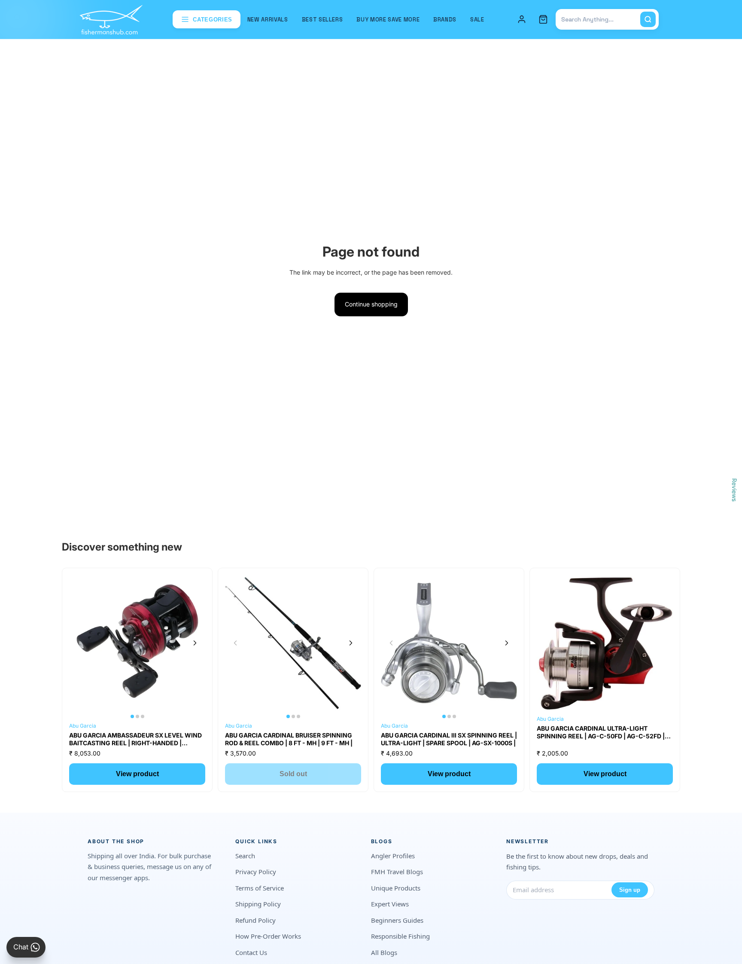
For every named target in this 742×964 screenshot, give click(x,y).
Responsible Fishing (400, 936)
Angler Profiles (393, 855)
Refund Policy (255, 920)
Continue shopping (371, 304)
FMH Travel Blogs (397, 871)
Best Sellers (322, 19)
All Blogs (384, 952)
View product (137, 773)
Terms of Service (259, 888)
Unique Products (395, 888)
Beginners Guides (397, 920)
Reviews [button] (734, 489)
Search (245, 855)
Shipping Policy (258, 904)
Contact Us (251, 952)
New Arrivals (267, 19)
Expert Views (390, 904)
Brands (444, 19)
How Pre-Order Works (268, 936)
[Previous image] (79, 643)
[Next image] (195, 643)
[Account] (522, 19)
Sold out (293, 773)
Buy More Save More (388, 19)
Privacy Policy (255, 871)
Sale (477, 19)
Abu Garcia (82, 725)
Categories (212, 19)
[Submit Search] (648, 19)
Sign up (629, 890)
